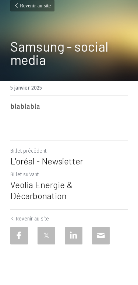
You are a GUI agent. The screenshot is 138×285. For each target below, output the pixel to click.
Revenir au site (35, 5)
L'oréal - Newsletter (46, 161)
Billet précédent (28, 151)
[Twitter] (46, 235)
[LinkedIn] (73, 235)
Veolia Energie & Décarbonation (41, 190)
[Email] (101, 235)
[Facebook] (19, 235)
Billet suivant (24, 174)
